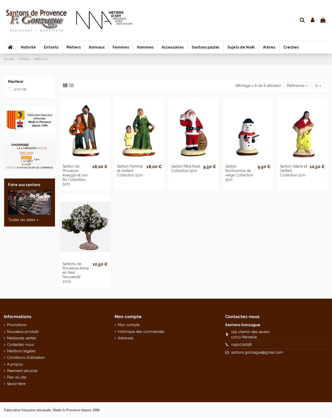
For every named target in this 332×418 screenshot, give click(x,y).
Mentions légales (21, 351)
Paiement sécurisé (22, 371)
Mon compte (129, 325)
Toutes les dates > (23, 220)
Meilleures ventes (21, 338)
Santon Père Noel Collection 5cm (185, 168)
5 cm (20, 89)
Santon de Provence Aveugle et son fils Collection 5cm (75, 175)
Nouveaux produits (23, 332)
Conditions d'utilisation (26, 357)
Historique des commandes (141, 332)
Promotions (16, 325)
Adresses (125, 338)
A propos (15, 364)
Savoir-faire (16, 384)
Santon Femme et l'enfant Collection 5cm (130, 170)
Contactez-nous (20, 344)
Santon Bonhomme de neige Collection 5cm (239, 172)
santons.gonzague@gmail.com (257, 352)
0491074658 (241, 344)
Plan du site (16, 377)
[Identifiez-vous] (312, 20)
